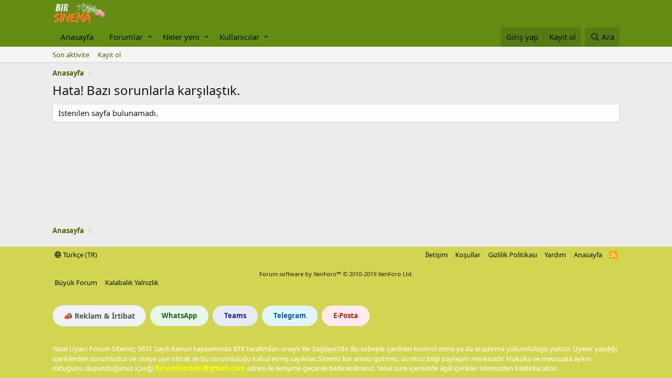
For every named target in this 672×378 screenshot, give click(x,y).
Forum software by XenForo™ (336, 274)
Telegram (290, 315)
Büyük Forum (76, 282)
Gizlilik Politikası (512, 254)
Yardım (555, 254)
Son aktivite (70, 54)
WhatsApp (179, 315)
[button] (150, 37)
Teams (235, 315)
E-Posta (345, 315)
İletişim (436, 254)
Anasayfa (76, 37)
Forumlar (126, 37)
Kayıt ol (109, 54)
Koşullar (467, 254)
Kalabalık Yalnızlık (132, 282)
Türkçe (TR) (79, 254)
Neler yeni (181, 37)
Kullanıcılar (239, 37)
